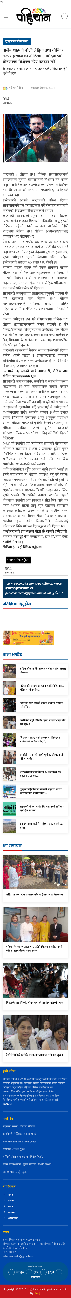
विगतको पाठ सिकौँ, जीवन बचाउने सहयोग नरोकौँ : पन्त (34, 1002)
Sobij (37, 1293)
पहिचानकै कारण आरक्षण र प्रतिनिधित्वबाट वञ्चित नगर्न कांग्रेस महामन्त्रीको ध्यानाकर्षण (34, 949)
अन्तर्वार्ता (11, 1212)
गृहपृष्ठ (10, 1195)
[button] (6, 16)
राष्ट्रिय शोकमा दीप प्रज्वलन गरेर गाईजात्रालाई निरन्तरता (34, 894)
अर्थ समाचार (13, 1218)
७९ (35, 373)
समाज (10, 1206)
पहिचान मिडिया (16, 88)
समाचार (11, 1200)
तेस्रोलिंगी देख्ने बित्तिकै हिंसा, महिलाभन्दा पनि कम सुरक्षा (34, 1055)
